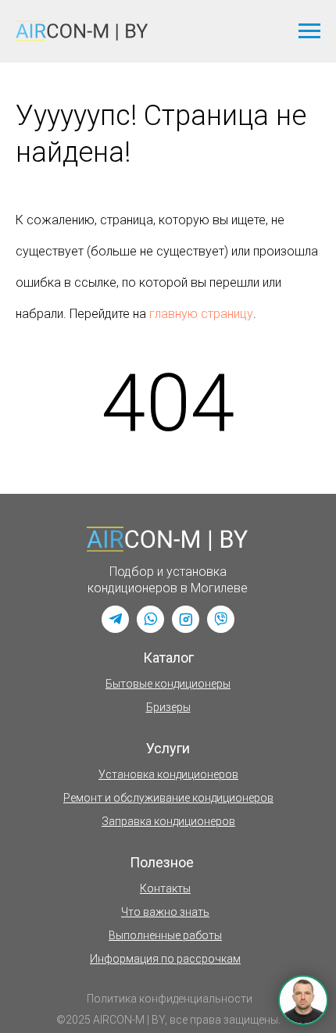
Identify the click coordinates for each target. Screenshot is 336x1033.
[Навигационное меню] (309, 31)
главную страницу (201, 313)
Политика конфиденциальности (169, 998)
